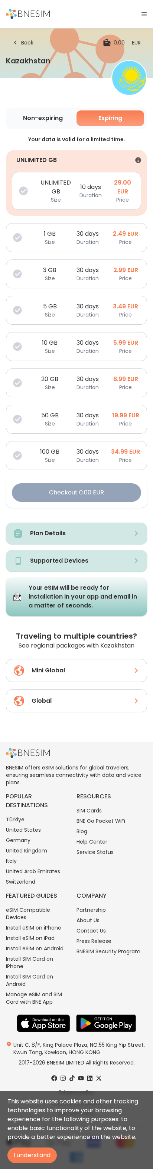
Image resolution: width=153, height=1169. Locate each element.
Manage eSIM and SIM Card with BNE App (34, 998)
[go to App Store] (43, 1023)
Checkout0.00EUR (76, 492)
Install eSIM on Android (35, 948)
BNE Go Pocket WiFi (100, 821)
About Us (88, 920)
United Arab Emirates (33, 871)
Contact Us (91, 930)
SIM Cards (89, 810)
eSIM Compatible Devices (28, 913)
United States (23, 830)
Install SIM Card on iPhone (29, 962)
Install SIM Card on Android (29, 980)
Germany (18, 840)
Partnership (91, 910)
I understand (32, 1155)
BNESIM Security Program (108, 951)
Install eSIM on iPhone (33, 927)
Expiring (110, 118)
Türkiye (15, 819)
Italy (11, 861)
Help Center (91, 841)
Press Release (93, 941)
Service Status (95, 852)
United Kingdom (26, 850)
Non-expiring (43, 118)
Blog (81, 831)
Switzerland (20, 881)
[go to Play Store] (106, 1023)
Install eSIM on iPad (30, 938)
